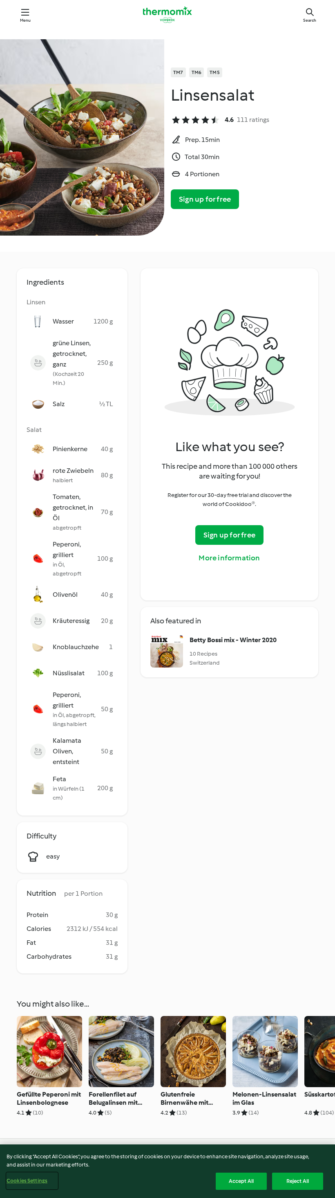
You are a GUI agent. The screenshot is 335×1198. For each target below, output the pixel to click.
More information (229, 557)
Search (309, 20)
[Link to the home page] (167, 15)
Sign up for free (205, 199)
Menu (25, 20)
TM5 (215, 72)
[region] (167, 1171)
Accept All (241, 1181)
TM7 (178, 72)
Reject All (297, 1181)
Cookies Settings (27, 1181)
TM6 (197, 72)
